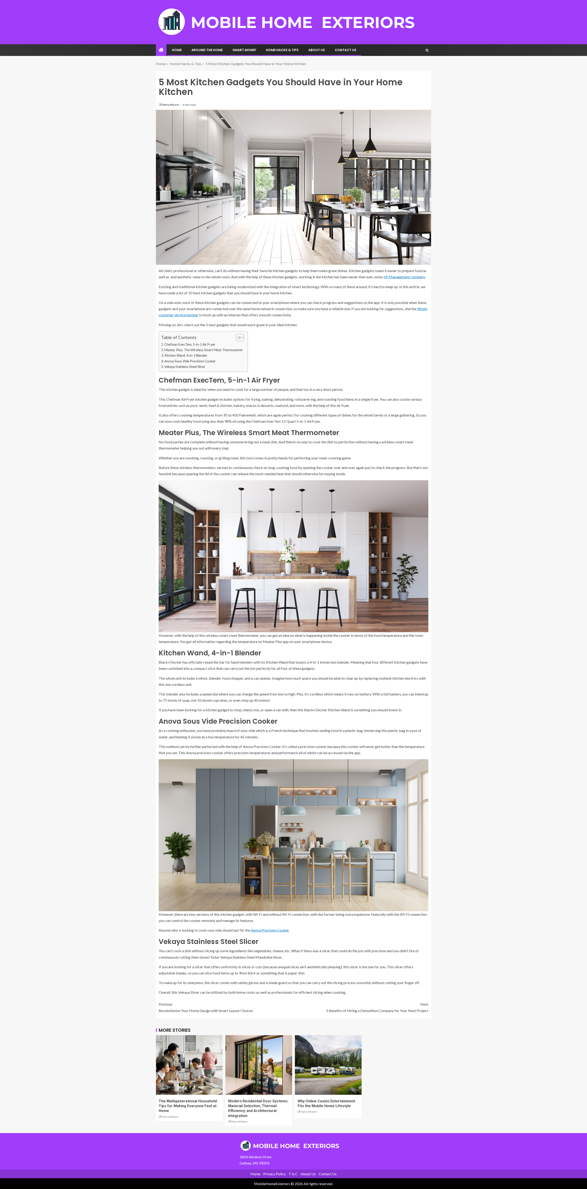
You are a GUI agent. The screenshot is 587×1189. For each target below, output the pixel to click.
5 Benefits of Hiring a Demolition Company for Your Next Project (377, 1007)
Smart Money (244, 50)
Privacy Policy (274, 1174)
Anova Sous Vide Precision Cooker (190, 361)
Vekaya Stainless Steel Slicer (184, 367)
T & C (293, 1174)
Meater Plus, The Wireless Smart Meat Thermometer (203, 350)
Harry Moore (170, 104)
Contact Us (345, 50)
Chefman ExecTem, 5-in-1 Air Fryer (190, 344)
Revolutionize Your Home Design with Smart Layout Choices (206, 1007)
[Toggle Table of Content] (238, 338)
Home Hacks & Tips (282, 50)
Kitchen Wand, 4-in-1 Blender (186, 355)
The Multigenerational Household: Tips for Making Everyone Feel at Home (188, 1106)
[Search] (427, 50)
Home (177, 50)
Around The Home (207, 50)
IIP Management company (404, 277)
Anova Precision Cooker (270, 930)
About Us (316, 50)
